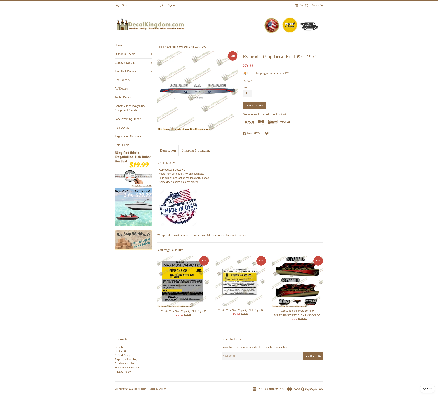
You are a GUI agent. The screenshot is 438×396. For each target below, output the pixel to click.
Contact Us (121, 351)
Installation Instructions (127, 367)
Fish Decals (122, 127)
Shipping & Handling (196, 150)
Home (118, 45)
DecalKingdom (139, 389)
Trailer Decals (123, 97)
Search (119, 346)
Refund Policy (122, 355)
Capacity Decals (133, 62)
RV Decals (121, 88)
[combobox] (139, 5)
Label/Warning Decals (128, 119)
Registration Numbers (128, 136)
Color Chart (122, 145)
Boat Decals (122, 80)
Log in (160, 5)
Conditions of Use (124, 363)
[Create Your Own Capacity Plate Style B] (240, 281)
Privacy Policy (123, 371)
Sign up (172, 5)
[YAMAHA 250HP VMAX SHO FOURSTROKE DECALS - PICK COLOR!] (297, 281)
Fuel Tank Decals (133, 71)
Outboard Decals (133, 54)
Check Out (317, 5)
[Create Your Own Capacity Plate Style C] (183, 281)
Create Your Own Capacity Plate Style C (183, 311)
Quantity (247, 87)
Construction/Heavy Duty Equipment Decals (130, 108)
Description (168, 150)
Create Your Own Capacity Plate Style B (240, 310)
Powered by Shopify (156, 389)
